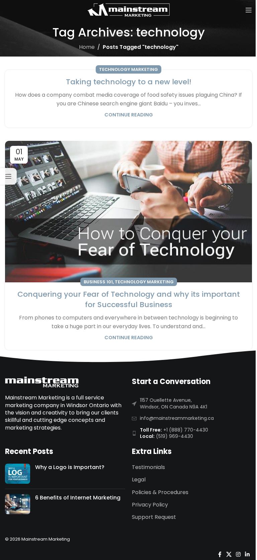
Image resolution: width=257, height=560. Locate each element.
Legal (139, 479)
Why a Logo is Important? (69, 467)
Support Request (154, 517)
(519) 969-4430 (174, 436)
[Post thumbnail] (17, 474)
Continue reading (128, 114)
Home (87, 47)
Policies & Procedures (160, 492)
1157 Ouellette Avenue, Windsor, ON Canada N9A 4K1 (173, 403)
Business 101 (98, 282)
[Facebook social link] (220, 554)
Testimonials (148, 467)
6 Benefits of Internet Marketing (77, 497)
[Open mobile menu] (248, 10)
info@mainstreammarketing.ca (177, 418)
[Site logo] (128, 9)
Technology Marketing (128, 69)
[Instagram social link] (238, 554)
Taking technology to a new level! (128, 82)
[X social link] (229, 554)
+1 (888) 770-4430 (185, 430)
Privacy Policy (150, 504)
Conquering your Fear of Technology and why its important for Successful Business (128, 299)
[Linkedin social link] (247, 554)
